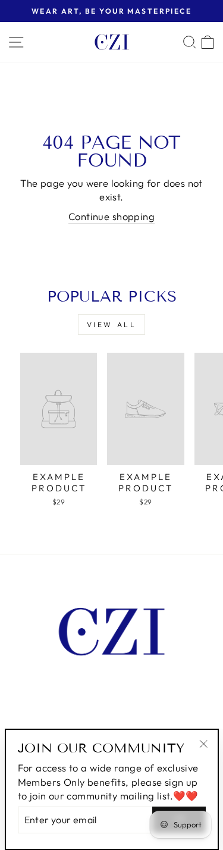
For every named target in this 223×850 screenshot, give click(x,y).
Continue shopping (111, 216)
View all (112, 324)
